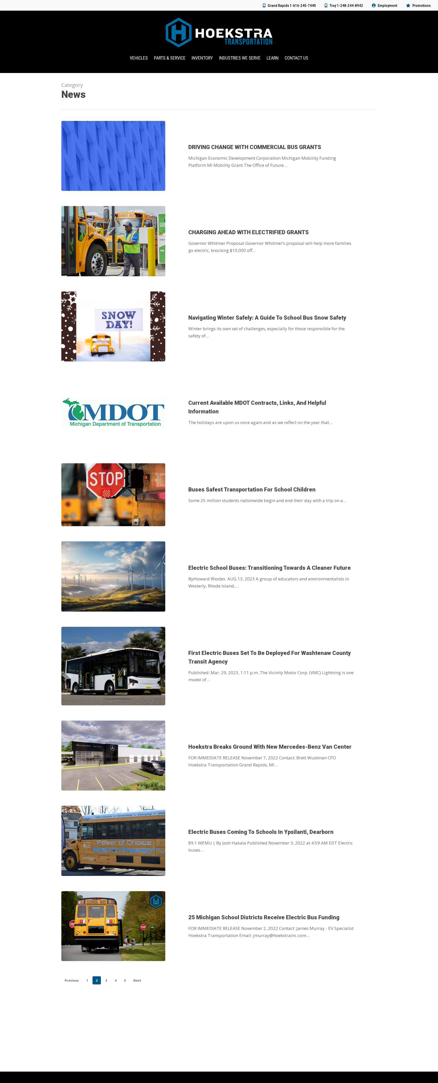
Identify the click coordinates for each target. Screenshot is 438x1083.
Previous (72, 980)
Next (137, 980)
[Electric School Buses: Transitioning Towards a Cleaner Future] (113, 576)
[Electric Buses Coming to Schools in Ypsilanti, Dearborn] (113, 841)
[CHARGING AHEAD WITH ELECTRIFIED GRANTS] (113, 241)
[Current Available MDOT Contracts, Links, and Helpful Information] (113, 412)
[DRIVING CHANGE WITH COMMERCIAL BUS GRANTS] (113, 156)
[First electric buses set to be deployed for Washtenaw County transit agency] (113, 666)
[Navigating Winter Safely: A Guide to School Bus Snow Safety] (113, 326)
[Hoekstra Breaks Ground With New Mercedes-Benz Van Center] (113, 756)
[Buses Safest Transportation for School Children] (113, 494)
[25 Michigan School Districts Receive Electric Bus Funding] (113, 926)
